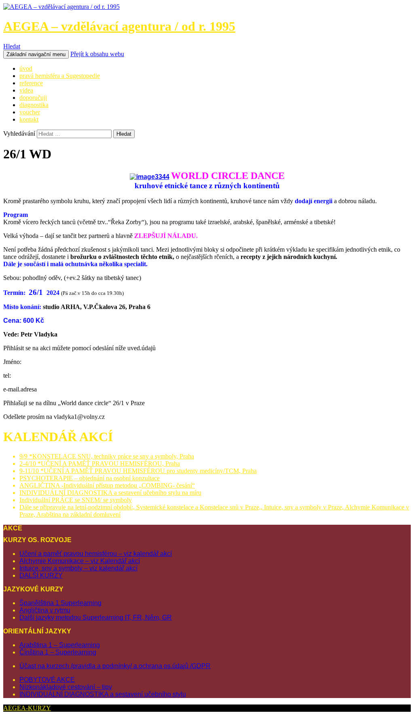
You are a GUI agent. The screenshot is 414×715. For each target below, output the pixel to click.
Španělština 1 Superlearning (60, 602)
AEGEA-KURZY (27, 707)
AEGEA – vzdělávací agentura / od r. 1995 (119, 26)
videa (26, 90)
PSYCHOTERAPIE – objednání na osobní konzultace (89, 478)
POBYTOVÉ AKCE (47, 679)
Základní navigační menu (35, 54)
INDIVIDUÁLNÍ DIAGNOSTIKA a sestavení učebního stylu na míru (110, 492)
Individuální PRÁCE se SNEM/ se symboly (75, 499)
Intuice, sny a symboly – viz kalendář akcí (78, 568)
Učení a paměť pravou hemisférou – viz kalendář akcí (95, 553)
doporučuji (33, 97)
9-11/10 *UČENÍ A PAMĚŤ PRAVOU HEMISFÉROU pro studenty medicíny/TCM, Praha (138, 470)
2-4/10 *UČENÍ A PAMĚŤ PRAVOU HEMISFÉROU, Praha (99, 463)
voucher (29, 112)
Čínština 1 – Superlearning (57, 652)
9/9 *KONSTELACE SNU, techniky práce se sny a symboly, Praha (106, 456)
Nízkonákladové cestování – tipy (65, 686)
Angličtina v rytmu (44, 610)
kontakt (28, 119)
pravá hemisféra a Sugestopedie (59, 75)
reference (31, 83)
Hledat (11, 46)
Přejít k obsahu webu (97, 53)
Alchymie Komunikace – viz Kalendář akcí (79, 560)
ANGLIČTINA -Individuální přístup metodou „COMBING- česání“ (107, 485)
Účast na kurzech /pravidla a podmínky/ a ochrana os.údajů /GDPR (115, 665)
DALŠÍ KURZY (41, 575)
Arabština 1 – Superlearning (59, 644)
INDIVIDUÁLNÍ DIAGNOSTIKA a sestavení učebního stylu (102, 694)
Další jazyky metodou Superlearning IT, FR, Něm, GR (95, 617)
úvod (25, 68)
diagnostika (34, 104)
